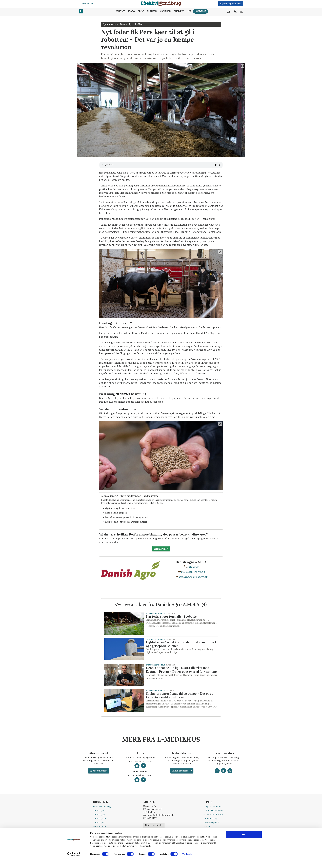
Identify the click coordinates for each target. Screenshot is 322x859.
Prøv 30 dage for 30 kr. (231, 3)
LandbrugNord (100, 810)
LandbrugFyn (99, 818)
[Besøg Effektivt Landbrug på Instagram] (229, 770)
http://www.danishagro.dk (193, 576)
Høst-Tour (201, 11)
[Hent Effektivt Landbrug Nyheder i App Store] (136, 765)
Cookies (208, 826)
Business (179, 11)
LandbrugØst (99, 822)
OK (243, 834)
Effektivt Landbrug (102, 806)
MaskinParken (99, 826)
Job (189, 11)
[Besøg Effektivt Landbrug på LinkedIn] (223, 770)
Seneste (120, 11)
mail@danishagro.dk (193, 571)
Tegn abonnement (213, 806)
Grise (141, 11)
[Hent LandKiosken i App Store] (136, 779)
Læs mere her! (161, 549)
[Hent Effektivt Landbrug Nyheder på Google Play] (143, 765)
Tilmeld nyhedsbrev (182, 770)
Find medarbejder (154, 825)
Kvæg (131, 11)
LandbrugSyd (99, 814)
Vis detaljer (187, 854)
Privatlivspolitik (212, 822)
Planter (152, 11)
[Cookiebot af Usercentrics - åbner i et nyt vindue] (74, 854)
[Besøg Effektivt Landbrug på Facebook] (217, 770)
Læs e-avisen (87, 3)
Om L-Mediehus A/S (214, 814)
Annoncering (211, 818)
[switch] (130, 854)
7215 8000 (193, 566)
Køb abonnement (98, 770)
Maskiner (165, 11)
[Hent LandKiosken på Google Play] (143, 779)
